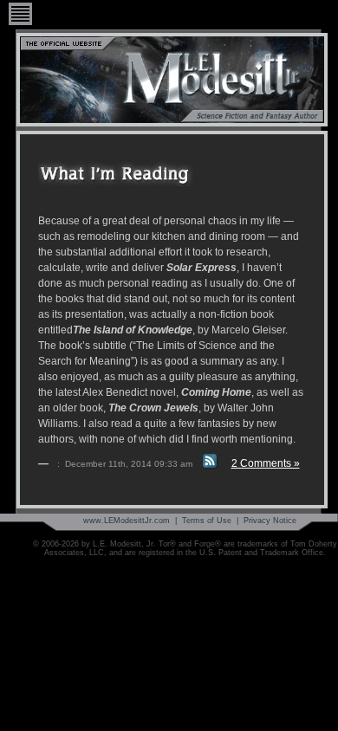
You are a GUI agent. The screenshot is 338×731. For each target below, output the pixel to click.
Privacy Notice (270, 520)
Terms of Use (206, 520)
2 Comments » (265, 463)
